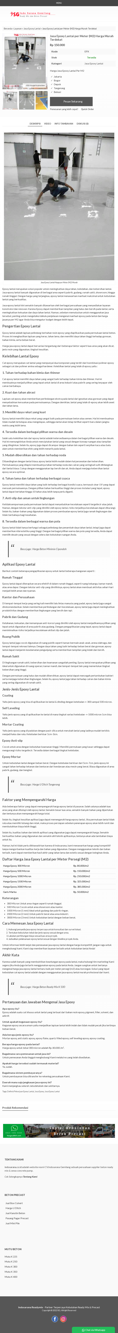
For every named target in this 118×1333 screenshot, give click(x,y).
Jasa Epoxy (39, 1091)
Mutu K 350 (11, 1271)
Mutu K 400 (11, 1276)
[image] (32, 13)
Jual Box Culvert (14, 1203)
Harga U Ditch (13, 1208)
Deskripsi (35, 123)
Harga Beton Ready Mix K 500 (48, 987)
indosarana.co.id (13, 1167)
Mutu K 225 (11, 1256)
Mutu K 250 (11, 1261)
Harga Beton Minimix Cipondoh (49, 549)
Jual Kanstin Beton (15, 1213)
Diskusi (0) (82, 123)
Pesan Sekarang (73, 101)
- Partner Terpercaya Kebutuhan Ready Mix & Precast (59, 1307)
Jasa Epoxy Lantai (94, 63)
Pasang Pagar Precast (17, 1218)
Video (47, 123)
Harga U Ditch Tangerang (46, 784)
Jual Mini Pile (13, 1223)
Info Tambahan (64, 123)
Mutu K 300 (11, 1266)
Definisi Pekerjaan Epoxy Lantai (20, 1091)
